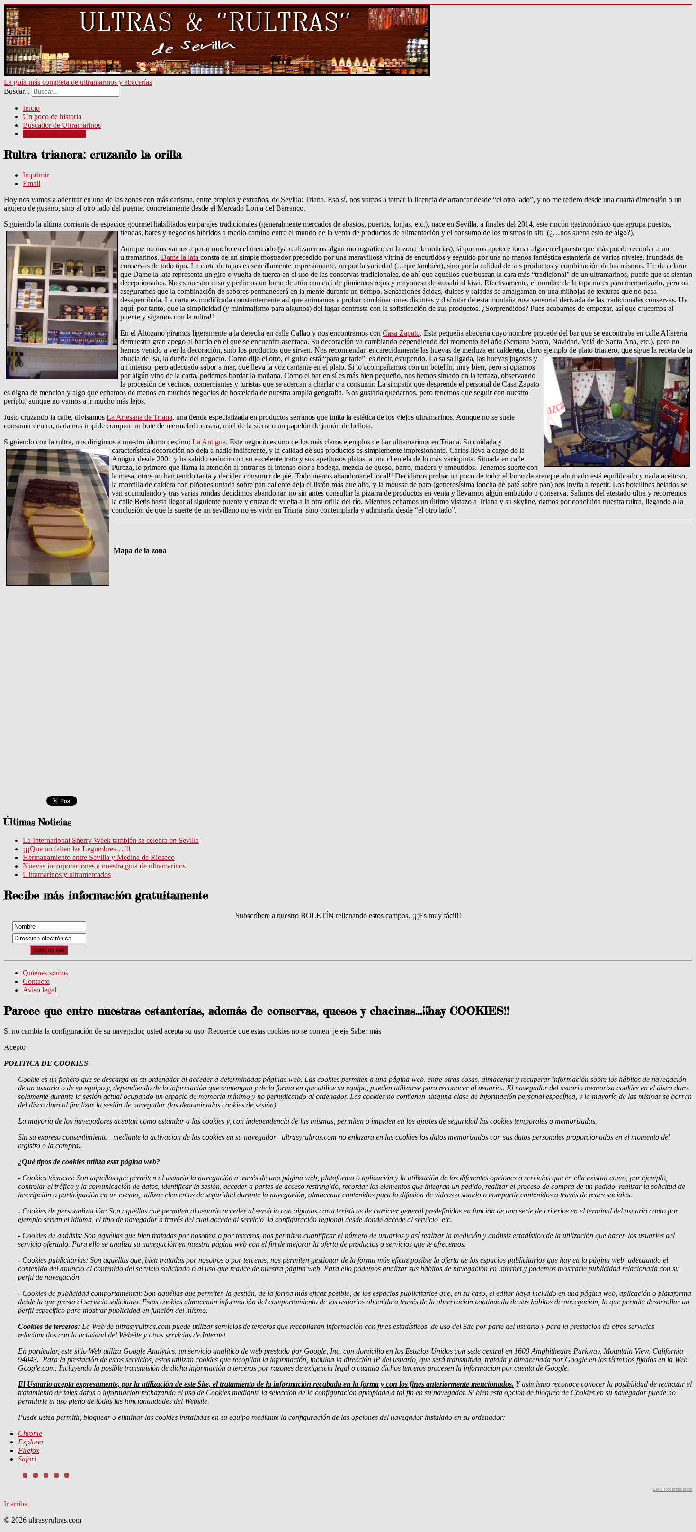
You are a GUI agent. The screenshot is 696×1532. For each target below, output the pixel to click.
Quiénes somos (45, 973)
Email (31, 183)
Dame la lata (180, 257)
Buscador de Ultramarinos (62, 125)
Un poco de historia (52, 117)
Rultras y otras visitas (54, 134)
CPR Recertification (672, 1489)
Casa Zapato (401, 333)
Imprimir (36, 175)
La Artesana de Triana (139, 417)
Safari (27, 1459)
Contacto (36, 981)
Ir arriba (15, 1504)
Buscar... (17, 91)
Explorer (31, 1442)
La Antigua (209, 442)
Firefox (28, 1450)
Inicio (31, 108)
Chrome (30, 1433)
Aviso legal (39, 990)
